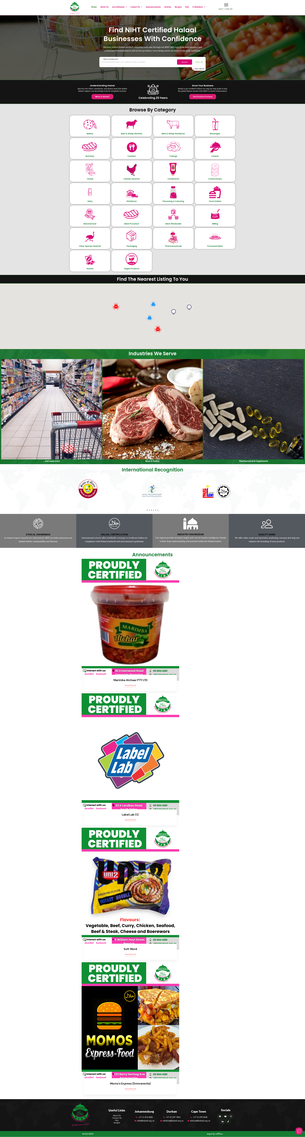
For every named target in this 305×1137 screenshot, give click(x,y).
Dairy (90, 201)
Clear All (199, 62)
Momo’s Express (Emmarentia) (130, 1083)
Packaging (132, 246)
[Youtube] (225, 1116)
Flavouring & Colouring (173, 201)
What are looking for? (110, 59)
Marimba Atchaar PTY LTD (130, 680)
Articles (167, 7)
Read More (130, 685)
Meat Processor (131, 223)
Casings (173, 156)
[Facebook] (220, 1116)
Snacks (90, 268)
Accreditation (118, 7)
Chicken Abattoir (132, 179)
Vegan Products (131, 268)
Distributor (132, 201)
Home (94, 7)
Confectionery (215, 179)
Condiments (173, 179)
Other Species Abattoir (90, 246)
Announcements (153, 7)
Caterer (215, 156)
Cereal (90, 179)
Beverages (215, 133)
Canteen (131, 156)
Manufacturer (90, 223)
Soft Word (130, 949)
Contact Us (135, 7)
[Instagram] (231, 1116)
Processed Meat (215, 246)
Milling (215, 223)
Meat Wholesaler (173, 223)
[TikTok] (228, 1121)
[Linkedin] (222, 1121)
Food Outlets (215, 201)
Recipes (178, 7)
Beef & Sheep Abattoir (131, 133)
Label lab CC (130, 814)
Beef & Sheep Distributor (173, 133)
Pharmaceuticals (173, 246)
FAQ (187, 7)
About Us (104, 7)
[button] (119, 7)
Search (184, 62)
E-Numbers (198, 7)
